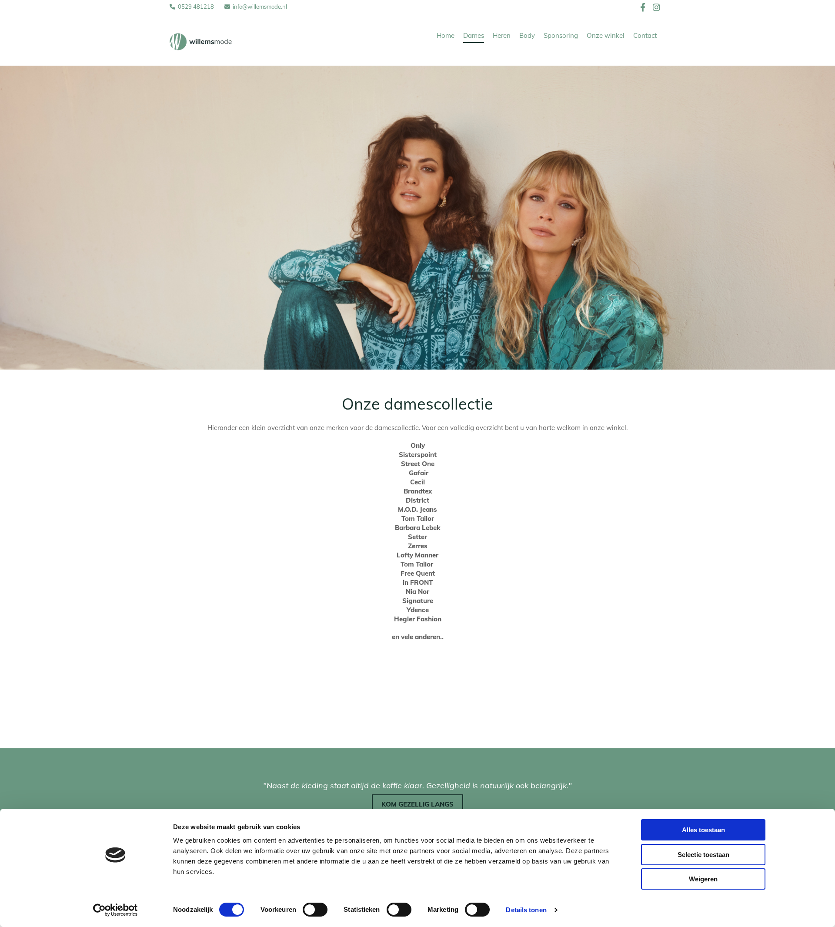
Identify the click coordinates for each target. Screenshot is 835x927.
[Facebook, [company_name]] (643, 6)
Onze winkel (606, 35)
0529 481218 (196, 6)
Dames (473, 35)
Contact (645, 35)
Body (527, 35)
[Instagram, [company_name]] (656, 6)
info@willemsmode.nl (260, 6)
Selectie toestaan (703, 854)
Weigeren (703, 879)
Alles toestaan (703, 830)
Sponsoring (561, 35)
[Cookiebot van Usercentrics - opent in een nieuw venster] (115, 910)
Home (445, 35)
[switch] (315, 910)
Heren (502, 35)
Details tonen (526, 910)
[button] (417, 804)
